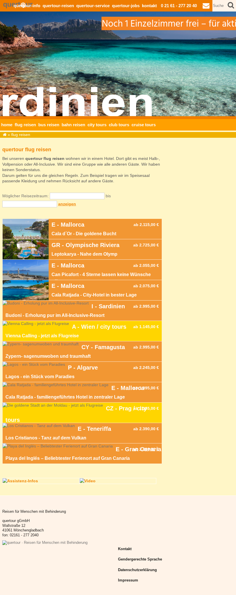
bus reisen (48, 124)
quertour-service (93, 5)
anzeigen (67, 204)
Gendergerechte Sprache (140, 559)
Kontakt (125, 549)
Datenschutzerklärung (137, 570)
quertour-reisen (58, 5)
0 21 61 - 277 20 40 (179, 5)
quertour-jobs (126, 5)
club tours (119, 124)
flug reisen (25, 124)
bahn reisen (73, 124)
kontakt (149, 5)
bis (108, 196)
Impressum (128, 580)
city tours (96, 124)
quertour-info (27, 5)
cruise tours (144, 124)
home (6, 124)
